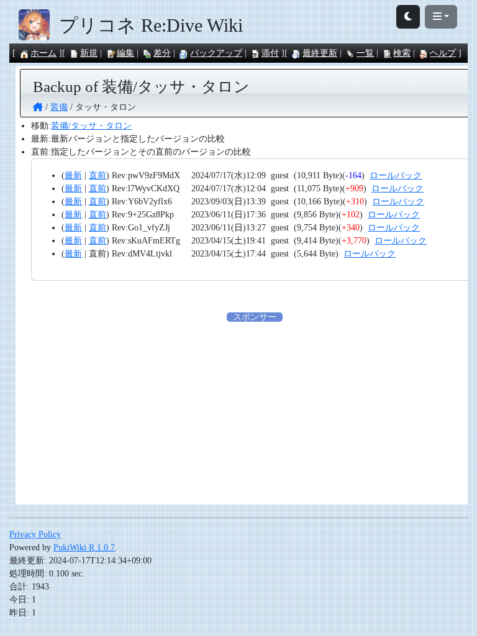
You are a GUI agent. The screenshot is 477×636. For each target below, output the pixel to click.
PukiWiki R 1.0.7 (84, 547)
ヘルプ (443, 53)
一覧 (365, 53)
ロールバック (396, 175)
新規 (89, 53)
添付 (270, 53)
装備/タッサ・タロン (91, 125)
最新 (73, 175)
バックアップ (216, 53)
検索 (402, 53)
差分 (162, 53)
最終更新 (319, 53)
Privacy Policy (35, 534)
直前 (97, 175)
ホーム (43, 53)
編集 (125, 53)
